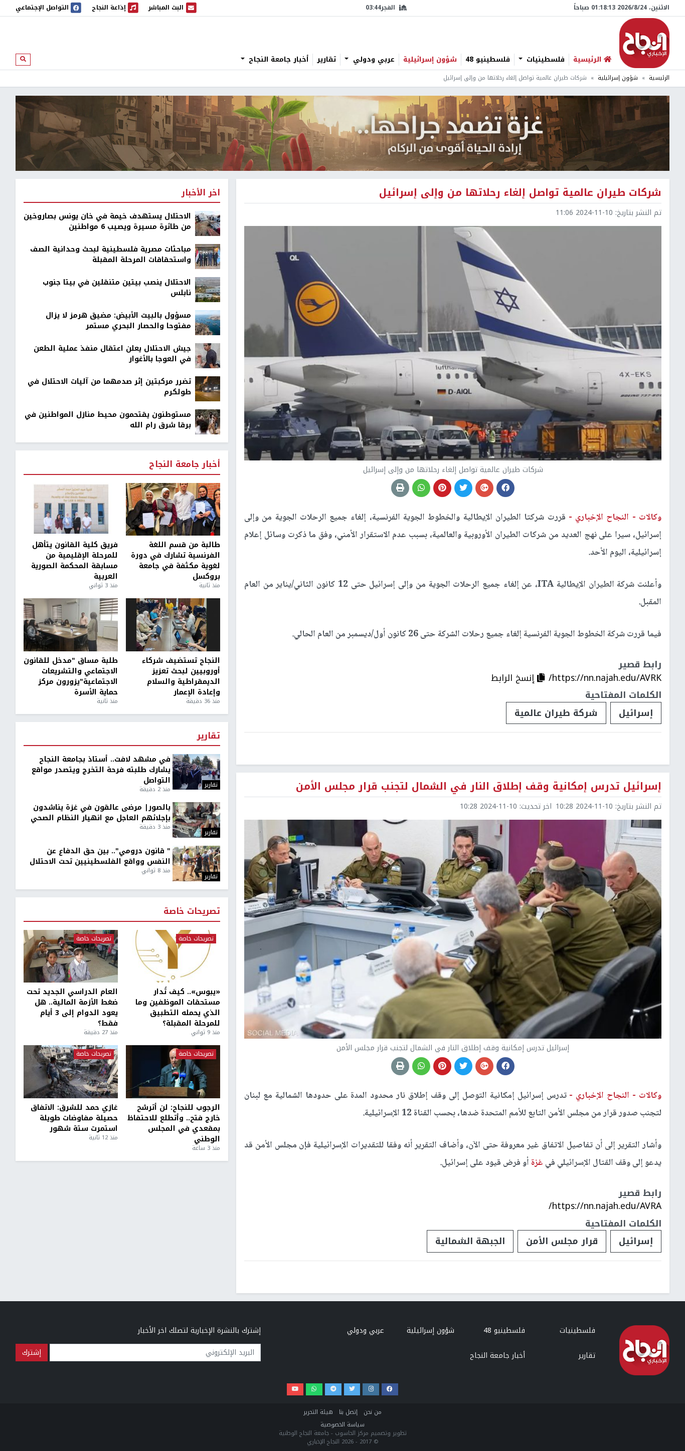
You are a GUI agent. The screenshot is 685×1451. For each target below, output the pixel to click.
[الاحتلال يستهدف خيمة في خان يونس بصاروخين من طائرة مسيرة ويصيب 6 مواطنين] (207, 223)
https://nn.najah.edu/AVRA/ (605, 1206)
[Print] (400, 488)
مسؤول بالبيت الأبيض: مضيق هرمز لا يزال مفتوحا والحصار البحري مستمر (118, 320)
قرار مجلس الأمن (562, 1241)
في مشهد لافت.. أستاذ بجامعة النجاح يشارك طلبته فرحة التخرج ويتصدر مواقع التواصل (101, 770)
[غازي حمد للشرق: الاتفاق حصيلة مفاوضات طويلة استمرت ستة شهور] (71, 1071)
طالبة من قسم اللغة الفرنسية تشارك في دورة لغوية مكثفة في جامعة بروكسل (175, 561)
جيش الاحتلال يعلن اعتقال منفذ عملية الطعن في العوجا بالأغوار (112, 353)
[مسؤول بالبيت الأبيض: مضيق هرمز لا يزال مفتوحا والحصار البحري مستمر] (207, 322)
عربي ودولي (373, 60)
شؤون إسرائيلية (430, 60)
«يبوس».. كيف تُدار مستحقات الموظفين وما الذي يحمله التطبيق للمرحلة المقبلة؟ (177, 1008)
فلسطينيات (544, 60)
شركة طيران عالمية (556, 712)
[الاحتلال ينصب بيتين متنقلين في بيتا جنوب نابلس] (207, 289)
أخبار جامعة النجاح (277, 60)
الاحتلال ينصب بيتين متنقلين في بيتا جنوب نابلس (117, 287)
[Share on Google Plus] (484, 488)
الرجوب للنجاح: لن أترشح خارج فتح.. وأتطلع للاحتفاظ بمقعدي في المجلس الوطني (173, 1123)
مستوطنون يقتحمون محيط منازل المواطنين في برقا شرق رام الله (108, 419)
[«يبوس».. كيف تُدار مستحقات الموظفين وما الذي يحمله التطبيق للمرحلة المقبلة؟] (173, 956)
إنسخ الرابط (514, 677)
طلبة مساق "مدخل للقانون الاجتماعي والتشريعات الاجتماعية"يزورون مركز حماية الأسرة (71, 676)
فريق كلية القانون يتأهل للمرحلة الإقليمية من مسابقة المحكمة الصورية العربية (74, 561)
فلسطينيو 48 (487, 60)
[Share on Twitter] (463, 488)
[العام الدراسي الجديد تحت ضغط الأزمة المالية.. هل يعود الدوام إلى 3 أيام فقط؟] (71, 956)
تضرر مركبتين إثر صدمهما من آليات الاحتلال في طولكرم (109, 386)
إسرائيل (636, 712)
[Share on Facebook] (505, 488)
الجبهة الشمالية (470, 1241)
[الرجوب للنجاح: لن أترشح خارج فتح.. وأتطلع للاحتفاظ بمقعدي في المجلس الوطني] (173, 1071)
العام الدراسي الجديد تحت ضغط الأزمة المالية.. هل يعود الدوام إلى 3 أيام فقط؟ (72, 1008)
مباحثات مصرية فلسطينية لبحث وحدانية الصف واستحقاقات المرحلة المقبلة (110, 254)
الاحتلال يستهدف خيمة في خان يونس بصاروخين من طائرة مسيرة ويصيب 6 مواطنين (107, 221)
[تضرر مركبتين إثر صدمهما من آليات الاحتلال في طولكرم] (207, 388)
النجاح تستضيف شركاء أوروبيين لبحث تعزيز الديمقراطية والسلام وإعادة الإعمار (181, 676)
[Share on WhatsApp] (421, 488)
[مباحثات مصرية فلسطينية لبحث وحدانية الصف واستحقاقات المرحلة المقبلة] (207, 256)
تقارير (326, 60)
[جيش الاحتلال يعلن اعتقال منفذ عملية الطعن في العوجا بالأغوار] (207, 355)
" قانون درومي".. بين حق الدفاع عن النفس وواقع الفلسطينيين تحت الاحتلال (100, 856)
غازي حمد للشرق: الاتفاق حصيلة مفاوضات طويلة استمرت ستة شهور (74, 1118)
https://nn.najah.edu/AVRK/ (605, 677)
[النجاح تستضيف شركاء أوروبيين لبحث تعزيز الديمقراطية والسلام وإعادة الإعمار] (173, 624)
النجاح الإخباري (644, 43)
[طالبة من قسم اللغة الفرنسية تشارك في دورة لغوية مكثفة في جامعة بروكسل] (173, 509)
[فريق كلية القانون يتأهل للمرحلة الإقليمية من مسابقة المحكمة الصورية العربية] (71, 509)
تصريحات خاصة (191, 911)
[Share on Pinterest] (442, 488)
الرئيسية (659, 78)
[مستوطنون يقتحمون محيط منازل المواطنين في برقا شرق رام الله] (207, 421)
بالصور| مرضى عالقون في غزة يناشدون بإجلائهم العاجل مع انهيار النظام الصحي (100, 812)
